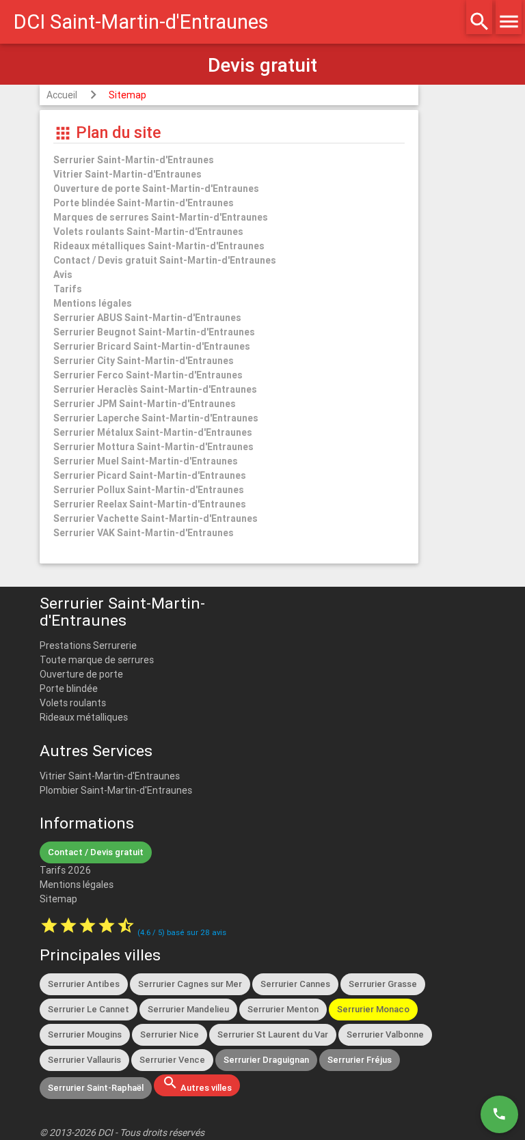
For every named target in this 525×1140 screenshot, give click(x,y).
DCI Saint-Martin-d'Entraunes (141, 22)
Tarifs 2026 (65, 870)
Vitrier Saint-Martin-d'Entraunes (110, 776)
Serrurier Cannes (295, 984)
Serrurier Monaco (373, 1009)
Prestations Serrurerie (88, 645)
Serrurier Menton (283, 1009)
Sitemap (127, 95)
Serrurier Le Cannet (88, 1009)
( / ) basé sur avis (181, 932)
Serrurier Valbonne (385, 1034)
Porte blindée (69, 688)
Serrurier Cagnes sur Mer (190, 984)
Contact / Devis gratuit (96, 852)
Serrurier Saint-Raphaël (96, 1088)
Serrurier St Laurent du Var (272, 1034)
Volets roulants (73, 703)
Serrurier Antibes (84, 984)
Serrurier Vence (172, 1060)
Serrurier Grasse (383, 984)
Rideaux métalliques (84, 717)
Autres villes (197, 1084)
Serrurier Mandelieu (188, 1009)
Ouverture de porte (81, 674)
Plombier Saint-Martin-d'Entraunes (116, 790)
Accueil (61, 95)
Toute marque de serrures (97, 660)
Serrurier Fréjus (359, 1060)
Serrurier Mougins (85, 1034)
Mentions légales (76, 884)
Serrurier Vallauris (84, 1060)
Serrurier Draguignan (266, 1060)
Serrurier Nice (169, 1034)
